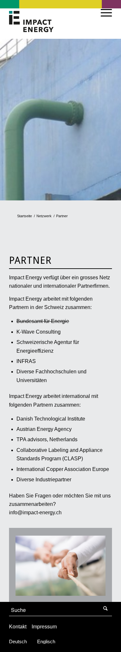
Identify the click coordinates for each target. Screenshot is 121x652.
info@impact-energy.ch (35, 512)
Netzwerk (44, 216)
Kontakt (17, 626)
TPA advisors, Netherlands (46, 439)
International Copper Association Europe (62, 469)
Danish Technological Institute (50, 419)
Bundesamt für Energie (42, 321)
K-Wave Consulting (38, 332)
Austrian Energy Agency (44, 429)
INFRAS (26, 361)
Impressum (44, 626)
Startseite (24, 216)
